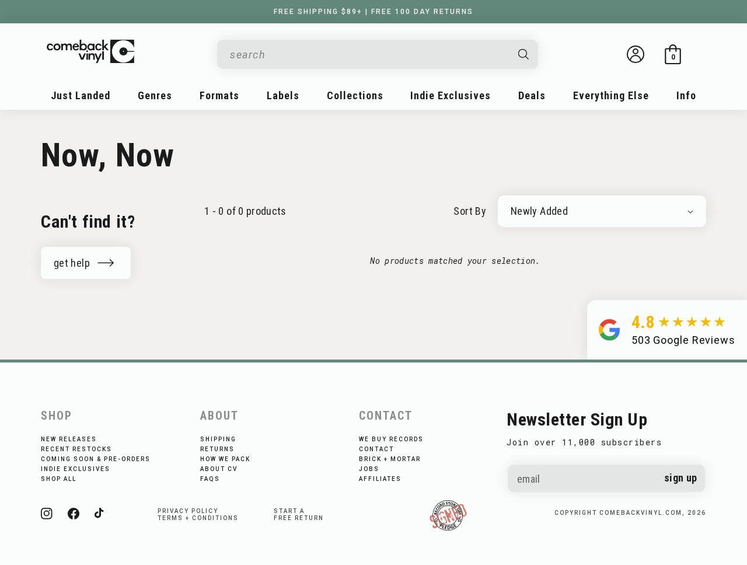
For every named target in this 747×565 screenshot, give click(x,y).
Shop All (58, 479)
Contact (376, 449)
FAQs (210, 479)
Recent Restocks (76, 449)
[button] (673, 54)
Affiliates (380, 479)
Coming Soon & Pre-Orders (96, 459)
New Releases (69, 439)
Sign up (680, 478)
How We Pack (225, 459)
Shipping (218, 439)
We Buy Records (391, 439)
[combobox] (368, 55)
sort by (469, 211)
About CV (219, 469)
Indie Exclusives (75, 469)
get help (72, 263)
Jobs (369, 469)
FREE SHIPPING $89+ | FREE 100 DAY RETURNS (373, 12)
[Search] (524, 54)
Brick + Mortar (390, 459)
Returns (217, 449)
